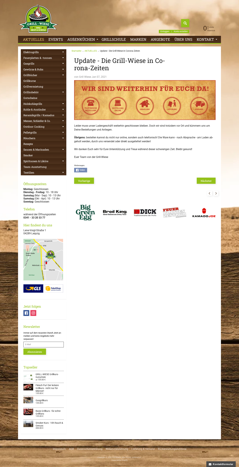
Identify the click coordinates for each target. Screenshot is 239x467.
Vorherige (84, 180)
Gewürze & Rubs (44, 70)
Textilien (44, 173)
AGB (71, 449)
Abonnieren (34, 351)
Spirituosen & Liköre (44, 161)
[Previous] (209, 193)
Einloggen (164, 31)
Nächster (206, 180)
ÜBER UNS (183, 39)
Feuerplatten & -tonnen (44, 58)
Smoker (28, 155)
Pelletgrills (44, 133)
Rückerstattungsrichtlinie (172, 449)
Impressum (59, 449)
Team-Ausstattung (34, 166)
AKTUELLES (33, 39)
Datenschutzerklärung (89, 449)
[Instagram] (33, 313)
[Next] (215, 193)
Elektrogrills (44, 52)
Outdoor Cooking (44, 127)
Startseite (76, 51)
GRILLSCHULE (114, 39)
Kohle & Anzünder (44, 110)
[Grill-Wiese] (38, 18)
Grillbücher (44, 75)
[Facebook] (26, 313)
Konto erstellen (181, 31)
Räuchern (44, 138)
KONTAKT (207, 40)
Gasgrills (44, 64)
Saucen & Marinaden (44, 150)
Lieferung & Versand (143, 449)
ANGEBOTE (160, 39)
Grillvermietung (33, 86)
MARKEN (138, 39)
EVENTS (55, 39)
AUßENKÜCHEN (83, 40)
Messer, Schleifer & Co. (44, 121)
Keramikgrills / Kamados (44, 115)
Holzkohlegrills (44, 104)
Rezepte (28, 144)
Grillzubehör (44, 92)
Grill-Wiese (116, 457)
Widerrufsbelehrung (117, 449)
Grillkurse (29, 80)
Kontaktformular (222, 464)
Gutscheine (30, 98)
